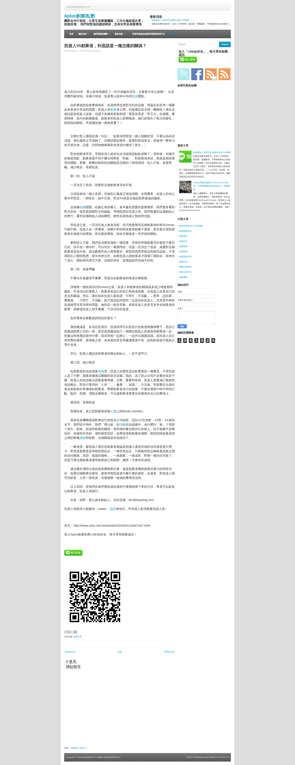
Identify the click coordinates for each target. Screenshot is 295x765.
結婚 (83, 207)
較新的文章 (70, 652)
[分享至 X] (72, 632)
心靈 (113, 411)
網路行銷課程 (185, 267)
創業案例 (183, 246)
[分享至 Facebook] (75, 632)
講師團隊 (183, 277)
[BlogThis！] (69, 632)
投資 (135, 96)
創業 (113, 109)
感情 (83, 438)
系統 (101, 371)
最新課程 (183, 236)
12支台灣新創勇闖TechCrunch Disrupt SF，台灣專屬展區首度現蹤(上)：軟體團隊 (211, 186)
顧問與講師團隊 (99, 35)
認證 (113, 509)
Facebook (197, 74)
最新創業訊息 (185, 231)
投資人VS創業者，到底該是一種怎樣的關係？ (105, 45)
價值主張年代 (185, 272)
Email (211, 74)
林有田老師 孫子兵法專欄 (190, 226)
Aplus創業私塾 (79, 15)
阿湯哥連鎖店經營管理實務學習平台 (148, 34)
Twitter (183, 74)
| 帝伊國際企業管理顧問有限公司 (107, 757)
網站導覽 (172, 34)
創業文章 (77, 636)
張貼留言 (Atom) (78, 748)
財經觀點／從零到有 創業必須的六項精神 (170, 20)
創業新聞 (183, 251)
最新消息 (117, 35)
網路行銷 (183, 262)
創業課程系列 (185, 256)
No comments (94, 51)
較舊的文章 (169, 652)
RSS (224, 74)
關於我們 (81, 35)
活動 (123, 424)
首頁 (71, 34)
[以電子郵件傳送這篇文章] (65, 632)
